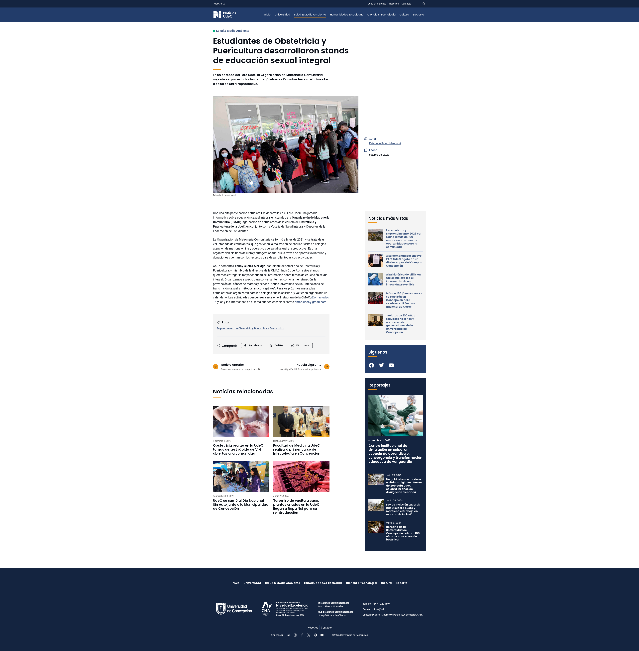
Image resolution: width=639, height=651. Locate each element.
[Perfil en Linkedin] (288, 635)
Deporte (418, 14)
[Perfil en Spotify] (315, 635)
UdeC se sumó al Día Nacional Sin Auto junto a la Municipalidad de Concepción (240, 505)
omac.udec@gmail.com (310, 302)
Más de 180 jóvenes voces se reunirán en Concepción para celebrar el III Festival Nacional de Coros (404, 300)
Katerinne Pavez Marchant (385, 143)
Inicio (267, 14)
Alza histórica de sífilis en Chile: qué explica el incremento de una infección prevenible (403, 279)
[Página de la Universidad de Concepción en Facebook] (302, 635)
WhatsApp (303, 345)
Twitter (279, 345)
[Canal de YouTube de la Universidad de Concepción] (322, 635)
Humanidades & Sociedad (346, 14)
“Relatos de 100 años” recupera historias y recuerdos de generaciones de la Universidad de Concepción (401, 324)
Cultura (404, 14)
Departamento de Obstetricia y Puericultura (243, 328)
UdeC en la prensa (377, 3)
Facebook (255, 345)
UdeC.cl (218, 3)
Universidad (282, 14)
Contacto (406, 3)
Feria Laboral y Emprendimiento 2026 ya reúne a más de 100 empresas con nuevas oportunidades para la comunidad (403, 239)
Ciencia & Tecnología (381, 14)
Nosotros (394, 3)
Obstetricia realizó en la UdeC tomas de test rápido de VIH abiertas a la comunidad (238, 449)
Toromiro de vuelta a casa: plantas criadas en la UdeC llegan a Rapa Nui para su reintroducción (296, 507)
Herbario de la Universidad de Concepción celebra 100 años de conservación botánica (403, 533)
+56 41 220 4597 (381, 603)
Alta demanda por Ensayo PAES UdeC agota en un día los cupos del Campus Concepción (404, 260)
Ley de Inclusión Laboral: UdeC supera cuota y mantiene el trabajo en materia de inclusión (403, 509)
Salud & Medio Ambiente (310, 14)
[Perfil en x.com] (308, 635)
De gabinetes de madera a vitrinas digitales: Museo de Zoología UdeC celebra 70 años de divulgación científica (404, 486)
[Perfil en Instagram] (295, 635)
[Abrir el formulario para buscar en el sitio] (424, 4)
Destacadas (277, 328)
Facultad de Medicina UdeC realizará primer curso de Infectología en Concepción (296, 449)
